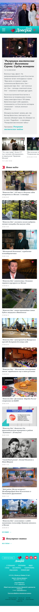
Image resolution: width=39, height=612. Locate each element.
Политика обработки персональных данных (19, 593)
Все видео (5, 532)
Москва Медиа (13, 598)
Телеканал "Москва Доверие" (21, 29)
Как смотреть (16, 568)
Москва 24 (21, 598)
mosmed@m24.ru (21, 590)
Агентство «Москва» (10, 599)
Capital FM (19, 601)
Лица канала (13, 570)
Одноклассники (31, 557)
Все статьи (5, 543)
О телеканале (10, 565)
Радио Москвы (30, 599)
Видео (31, 565)
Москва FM (21, 599)
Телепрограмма (29, 568)
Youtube (35, 557)
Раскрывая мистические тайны (13, 127)
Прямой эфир (25, 570)
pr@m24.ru (21, 584)
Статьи (7, 568)
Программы (21, 565)
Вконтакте (27, 557)
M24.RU (28, 598)
